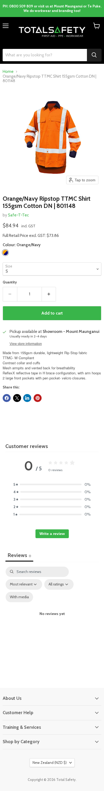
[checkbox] (19, 597)
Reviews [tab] (19, 555)
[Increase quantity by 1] (49, 294)
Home (8, 71)
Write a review (52, 533)
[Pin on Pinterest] (38, 398)
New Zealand (50, 762)
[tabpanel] (52, 618)
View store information (26, 344)
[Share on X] (17, 398)
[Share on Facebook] (7, 398)
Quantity (10, 282)
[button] (52, 484)
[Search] (94, 55)
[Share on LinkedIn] (27, 398)
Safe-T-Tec (18, 215)
